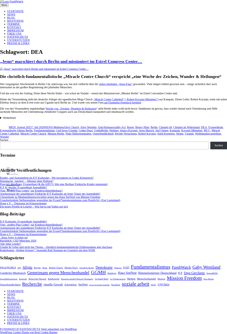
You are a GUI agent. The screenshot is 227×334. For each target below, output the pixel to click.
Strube (179, 133)
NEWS (11, 14)
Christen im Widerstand (186, 127)
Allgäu (27, 267)
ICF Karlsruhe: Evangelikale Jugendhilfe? (23, 187)
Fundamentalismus (44, 130)
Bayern (37, 267)
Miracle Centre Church (33, 133)
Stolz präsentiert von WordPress (59, 329)
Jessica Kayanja (129, 130)
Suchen (4, 140)
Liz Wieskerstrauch (118, 279)
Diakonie (118, 268)
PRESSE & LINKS (18, 43)
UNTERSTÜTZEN (18, 40)
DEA (204, 127)
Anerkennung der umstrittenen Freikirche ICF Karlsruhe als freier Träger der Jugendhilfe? (50, 193)
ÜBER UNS (14, 33)
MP (11, 127)
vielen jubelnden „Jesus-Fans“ (115, 84)
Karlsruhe (23, 279)
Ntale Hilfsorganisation (78, 133)
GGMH (98, 272)
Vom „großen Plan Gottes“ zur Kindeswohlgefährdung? (31, 190)
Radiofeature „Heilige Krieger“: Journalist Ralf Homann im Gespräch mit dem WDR (47, 250)
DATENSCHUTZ (17, 36)
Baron (130, 127)
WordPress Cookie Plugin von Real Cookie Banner (28, 332)
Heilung (113, 130)
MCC (207, 130)
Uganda (189, 133)
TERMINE (13, 24)
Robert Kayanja (147, 133)
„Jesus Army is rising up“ (14, 237)
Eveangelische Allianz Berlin (16, 130)
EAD (126, 267)
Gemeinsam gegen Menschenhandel (58, 272)
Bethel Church (56, 267)
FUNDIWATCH (9, 329)
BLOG (11, 17)
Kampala (175, 130)
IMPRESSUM (15, 30)
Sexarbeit (115, 284)
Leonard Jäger (101, 279)
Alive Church (71, 127)
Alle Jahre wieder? (10, 243)
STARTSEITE (15, 11)
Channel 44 (165, 127)
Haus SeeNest (127, 273)
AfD (19, 268)
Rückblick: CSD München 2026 (18, 240)
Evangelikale (215, 127)
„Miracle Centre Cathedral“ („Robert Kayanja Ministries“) (125, 99)
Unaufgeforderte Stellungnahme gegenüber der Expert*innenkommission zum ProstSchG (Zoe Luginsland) (60, 200)
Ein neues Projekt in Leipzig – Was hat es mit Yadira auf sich (34, 206)
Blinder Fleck (71, 267)
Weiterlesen (9, 117)
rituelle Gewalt (53, 284)
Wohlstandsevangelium (208, 133)
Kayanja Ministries (191, 130)
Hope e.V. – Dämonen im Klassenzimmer (23, 203)
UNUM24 (163, 284)
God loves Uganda (66, 130)
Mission (161, 279)
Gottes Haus (86, 130)
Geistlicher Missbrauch (13, 273)
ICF (180, 273)
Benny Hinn (142, 127)
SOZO (153, 285)
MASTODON (15, 20)
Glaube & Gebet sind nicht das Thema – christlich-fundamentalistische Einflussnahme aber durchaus (56, 247)
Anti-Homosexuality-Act (112, 127)
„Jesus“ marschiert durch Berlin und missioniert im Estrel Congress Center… (71, 61)
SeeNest (83, 284)
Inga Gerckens (194, 273)
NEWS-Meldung (54, 127)
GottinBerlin (101, 130)
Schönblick (70, 284)
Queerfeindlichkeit (103, 133)
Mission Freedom (184, 278)
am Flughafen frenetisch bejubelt (122, 102)
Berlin (154, 127)
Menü (4, 5)
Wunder (4, 136)
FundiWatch (181, 267)
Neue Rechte (208, 279)
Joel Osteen (161, 130)
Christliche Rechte (86, 268)
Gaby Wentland (206, 267)
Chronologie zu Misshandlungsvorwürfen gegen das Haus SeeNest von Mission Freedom (50, 197)
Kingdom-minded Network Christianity (77, 279)
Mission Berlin (56, 133)
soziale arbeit (135, 284)
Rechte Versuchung (126, 133)
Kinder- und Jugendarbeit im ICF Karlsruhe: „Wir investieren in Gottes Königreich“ (47, 177)
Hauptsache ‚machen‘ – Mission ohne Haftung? (26, 181)
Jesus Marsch (146, 130)
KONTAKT (14, 27)
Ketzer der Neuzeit (37, 279)
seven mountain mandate (99, 285)
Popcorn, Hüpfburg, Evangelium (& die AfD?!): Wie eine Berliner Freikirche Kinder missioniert (53, 184)
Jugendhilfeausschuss (8, 279)
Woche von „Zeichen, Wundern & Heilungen (71, 108)
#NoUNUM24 (8, 267)
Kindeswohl (53, 279)
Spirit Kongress (166, 133)
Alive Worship (88, 127)
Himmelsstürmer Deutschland (157, 273)
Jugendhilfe (212, 273)
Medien (131, 278)
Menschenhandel (146, 278)
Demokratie (104, 267)
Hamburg (111, 273)
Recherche (32, 284)
